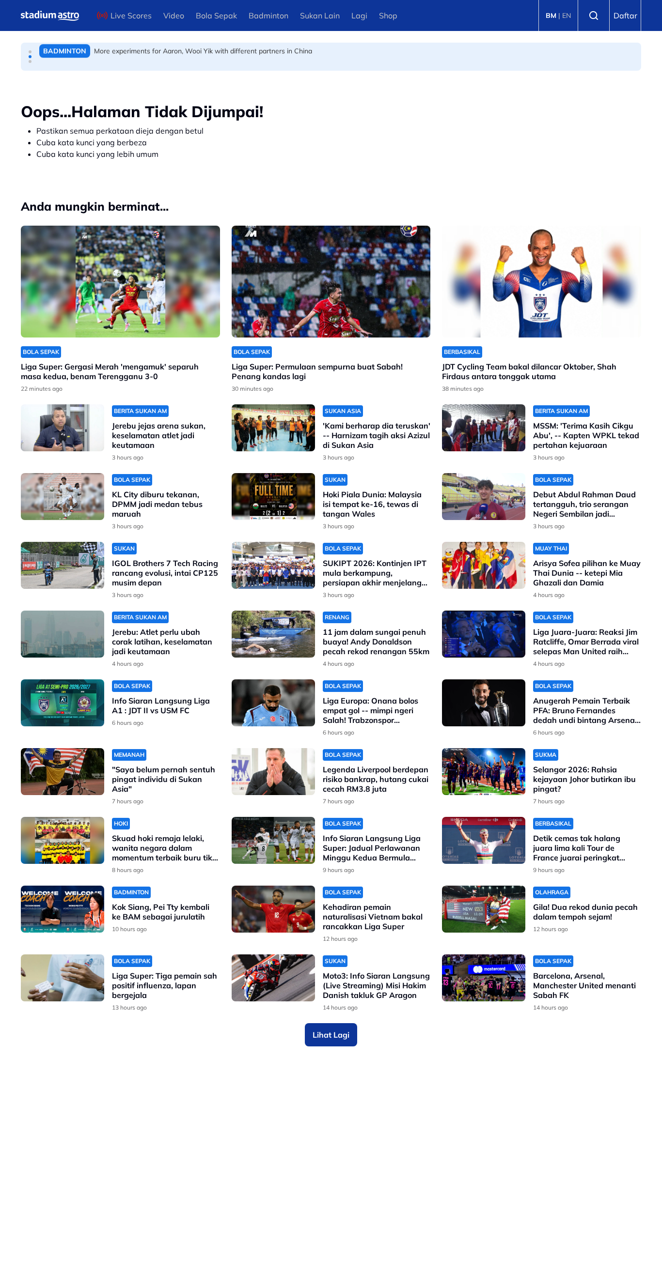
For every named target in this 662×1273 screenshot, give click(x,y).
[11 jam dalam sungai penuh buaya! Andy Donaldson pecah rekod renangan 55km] (273, 634)
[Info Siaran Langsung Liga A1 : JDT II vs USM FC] (62, 702)
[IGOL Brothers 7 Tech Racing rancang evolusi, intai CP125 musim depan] (62, 565)
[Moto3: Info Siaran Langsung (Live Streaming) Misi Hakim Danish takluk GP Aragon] (273, 977)
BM (551, 15)
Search (593, 15)
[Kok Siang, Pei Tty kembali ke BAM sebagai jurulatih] (62, 909)
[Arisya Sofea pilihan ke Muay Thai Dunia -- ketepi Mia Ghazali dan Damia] (483, 565)
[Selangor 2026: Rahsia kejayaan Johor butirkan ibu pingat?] (483, 771)
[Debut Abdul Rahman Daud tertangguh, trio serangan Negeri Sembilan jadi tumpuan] (483, 496)
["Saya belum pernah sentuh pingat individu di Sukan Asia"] (62, 771)
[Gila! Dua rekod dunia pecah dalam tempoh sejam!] (483, 909)
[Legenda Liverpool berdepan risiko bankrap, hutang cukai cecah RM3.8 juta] (273, 771)
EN (566, 15)
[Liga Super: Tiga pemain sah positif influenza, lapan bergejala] (62, 977)
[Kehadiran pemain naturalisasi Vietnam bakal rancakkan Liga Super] (273, 909)
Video (173, 15)
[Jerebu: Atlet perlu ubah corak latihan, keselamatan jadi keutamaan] (62, 634)
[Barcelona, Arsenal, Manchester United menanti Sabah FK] (483, 977)
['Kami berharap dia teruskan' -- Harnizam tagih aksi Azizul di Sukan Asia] (273, 427)
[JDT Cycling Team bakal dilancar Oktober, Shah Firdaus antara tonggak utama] (541, 281)
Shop (388, 15)
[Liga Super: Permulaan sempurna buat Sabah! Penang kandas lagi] (331, 281)
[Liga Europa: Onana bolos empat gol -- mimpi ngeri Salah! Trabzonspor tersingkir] (273, 702)
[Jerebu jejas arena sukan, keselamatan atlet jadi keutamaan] (62, 427)
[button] (30, 51)
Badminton (268, 15)
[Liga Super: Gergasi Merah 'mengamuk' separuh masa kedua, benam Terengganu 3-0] (120, 281)
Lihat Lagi (331, 1035)
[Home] (50, 15)
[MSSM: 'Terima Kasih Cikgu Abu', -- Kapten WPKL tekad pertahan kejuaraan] (483, 427)
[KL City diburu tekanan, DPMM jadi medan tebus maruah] (62, 496)
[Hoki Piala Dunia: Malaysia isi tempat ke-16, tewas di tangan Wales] (273, 496)
